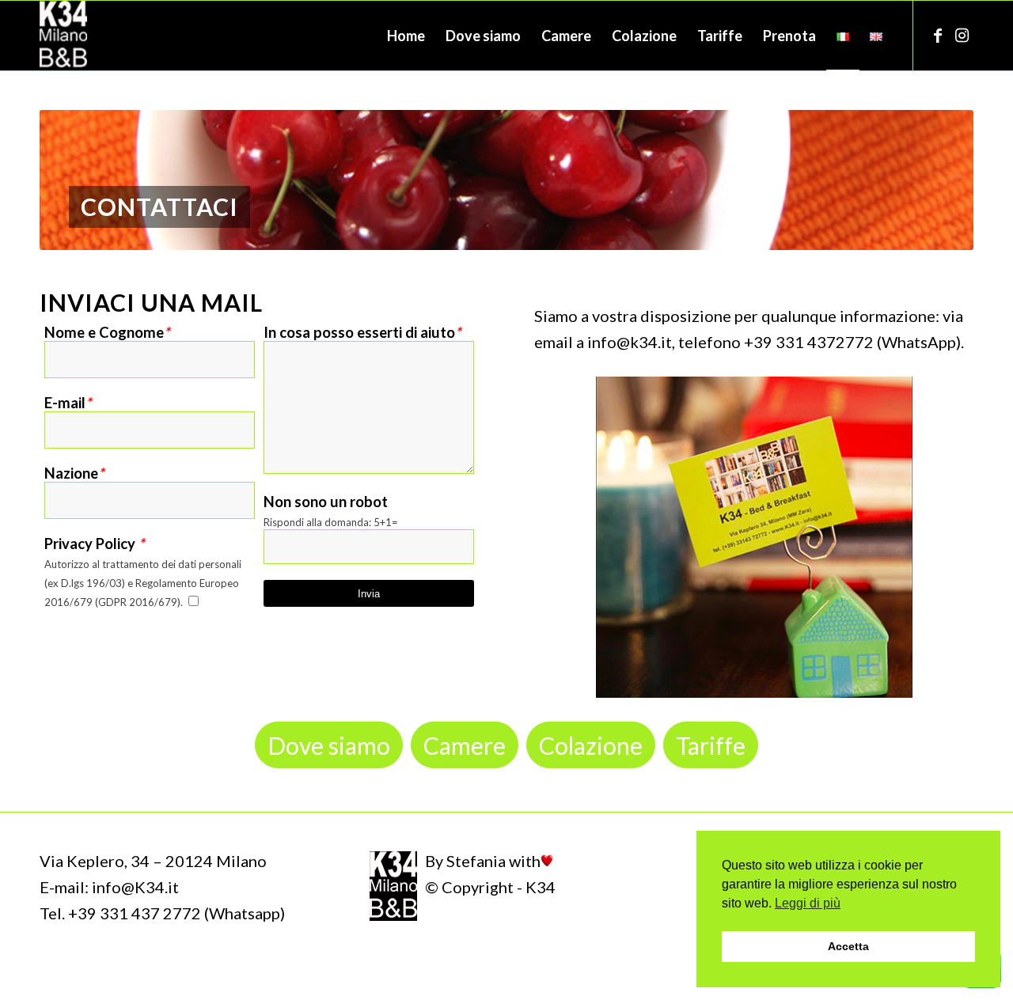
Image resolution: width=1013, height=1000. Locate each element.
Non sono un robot (326, 501)
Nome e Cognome (106, 332)
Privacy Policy (94, 543)
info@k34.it (629, 341)
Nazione (74, 473)
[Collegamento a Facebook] (938, 35)
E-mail (67, 402)
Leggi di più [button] (807, 903)
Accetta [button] (848, 946)
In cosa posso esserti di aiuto (362, 332)
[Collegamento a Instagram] (961, 35)
